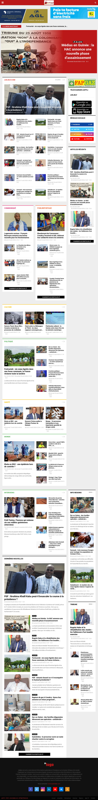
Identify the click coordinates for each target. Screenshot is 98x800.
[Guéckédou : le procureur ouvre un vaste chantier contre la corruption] (40, 149)
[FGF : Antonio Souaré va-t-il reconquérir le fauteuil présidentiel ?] (9, 136)
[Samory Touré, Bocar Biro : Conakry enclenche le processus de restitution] (13, 318)
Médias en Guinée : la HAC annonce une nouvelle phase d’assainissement (80, 202)
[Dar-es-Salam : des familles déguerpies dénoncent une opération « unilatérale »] (9, 149)
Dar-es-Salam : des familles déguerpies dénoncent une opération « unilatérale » (25, 148)
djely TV (87, 798)
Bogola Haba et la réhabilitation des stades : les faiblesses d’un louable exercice (81, 631)
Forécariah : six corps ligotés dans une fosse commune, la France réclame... (47, 659)
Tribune (34, 635)
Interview (75, 798)
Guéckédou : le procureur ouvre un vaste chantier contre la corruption (55, 148)
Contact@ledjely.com (54, 784)
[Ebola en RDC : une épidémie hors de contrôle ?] (13, 413)
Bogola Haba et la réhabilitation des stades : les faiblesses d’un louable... (81, 231)
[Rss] (67, 789)
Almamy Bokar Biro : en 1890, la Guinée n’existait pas (87, 701)
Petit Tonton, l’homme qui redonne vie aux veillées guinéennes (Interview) (18, 522)
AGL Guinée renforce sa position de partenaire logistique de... (24, 261)
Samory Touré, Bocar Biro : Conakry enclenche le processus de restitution (13, 328)
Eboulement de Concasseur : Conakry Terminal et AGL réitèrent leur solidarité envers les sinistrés (50, 235)
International (67, 798)
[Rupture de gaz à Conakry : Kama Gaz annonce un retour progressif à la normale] (40, 136)
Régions (81, 798)
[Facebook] (31, 789)
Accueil (53, 798)
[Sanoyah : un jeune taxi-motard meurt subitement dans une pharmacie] (9, 162)
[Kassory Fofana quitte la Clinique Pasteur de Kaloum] (34, 413)
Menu (90, 492)
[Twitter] (37, 789)
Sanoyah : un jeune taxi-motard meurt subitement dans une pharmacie (24, 161)
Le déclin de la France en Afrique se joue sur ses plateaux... (56, 466)
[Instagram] (43, 789)
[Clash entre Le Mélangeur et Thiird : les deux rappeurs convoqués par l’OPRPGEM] (34, 318)
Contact (93, 798)
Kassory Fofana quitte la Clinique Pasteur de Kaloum (33, 423)
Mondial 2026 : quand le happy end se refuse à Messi (56, 455)
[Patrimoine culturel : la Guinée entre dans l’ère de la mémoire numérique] (55, 318)
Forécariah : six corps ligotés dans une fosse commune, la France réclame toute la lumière (18, 371)
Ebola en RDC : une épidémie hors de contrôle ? (13, 423)
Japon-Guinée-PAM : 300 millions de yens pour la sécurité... (23, 276)
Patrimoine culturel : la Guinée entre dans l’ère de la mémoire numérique (55, 328)
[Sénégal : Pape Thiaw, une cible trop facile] (41, 479)
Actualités (58, 79)
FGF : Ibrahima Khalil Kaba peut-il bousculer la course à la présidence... (81, 174)
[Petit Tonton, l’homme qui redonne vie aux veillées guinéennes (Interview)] (19, 507)
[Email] (61, 789)
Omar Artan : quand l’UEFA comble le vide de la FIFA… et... (57, 443)
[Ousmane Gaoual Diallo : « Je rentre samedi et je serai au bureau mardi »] (9, 177)
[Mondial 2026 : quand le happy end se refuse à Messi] (41, 455)
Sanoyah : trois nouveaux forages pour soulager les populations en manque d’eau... (81, 552)
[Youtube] (55, 789)
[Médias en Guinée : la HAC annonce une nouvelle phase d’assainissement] (82, 190)
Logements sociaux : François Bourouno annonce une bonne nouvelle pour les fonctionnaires (16, 235)
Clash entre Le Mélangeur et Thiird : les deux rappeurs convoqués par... (34, 328)
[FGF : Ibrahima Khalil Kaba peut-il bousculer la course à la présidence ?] (34, 99)
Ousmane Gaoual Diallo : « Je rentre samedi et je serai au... (25, 176)
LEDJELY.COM (10, 376)
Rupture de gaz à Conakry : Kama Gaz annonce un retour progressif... (56, 135)
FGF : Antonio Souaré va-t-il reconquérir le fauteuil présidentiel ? (48, 26)
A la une (78, 42)
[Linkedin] (49, 789)
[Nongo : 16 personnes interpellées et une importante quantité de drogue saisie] (55, 413)
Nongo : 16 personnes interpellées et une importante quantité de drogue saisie (53, 424)
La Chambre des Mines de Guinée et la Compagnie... (23, 246)
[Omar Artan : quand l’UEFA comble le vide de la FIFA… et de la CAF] (41, 444)
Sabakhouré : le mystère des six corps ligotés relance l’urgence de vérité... (82, 587)
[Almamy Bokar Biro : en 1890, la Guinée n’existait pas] (74, 702)
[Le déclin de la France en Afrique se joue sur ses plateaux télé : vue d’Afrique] (41, 467)
